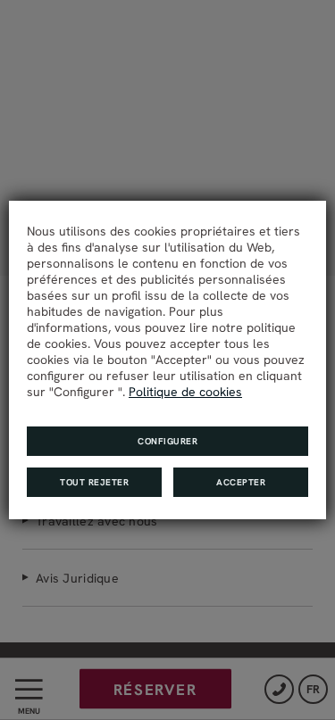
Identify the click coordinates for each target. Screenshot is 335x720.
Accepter (240, 482)
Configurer (167, 441)
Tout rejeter (94, 482)
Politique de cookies (185, 392)
